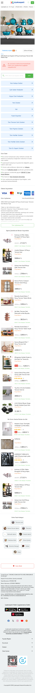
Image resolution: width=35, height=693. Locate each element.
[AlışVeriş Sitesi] (32, 2)
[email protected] (17, 578)
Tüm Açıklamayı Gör (17, 225)
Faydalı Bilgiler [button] (6, 639)
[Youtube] (22, 621)
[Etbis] (12, 661)
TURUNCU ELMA (7, 50)
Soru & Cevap (28, 50)
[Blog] (26, 621)
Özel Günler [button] (5, 651)
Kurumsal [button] (5, 643)
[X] (13, 621)
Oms (2, 54)
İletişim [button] (4, 647)
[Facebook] (8, 621)
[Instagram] (17, 621)
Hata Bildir (18, 566)
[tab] (17, 639)
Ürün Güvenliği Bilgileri (28, 198)
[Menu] (2, 2)
